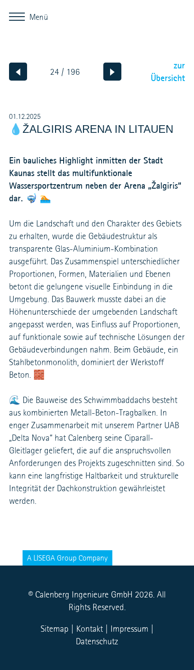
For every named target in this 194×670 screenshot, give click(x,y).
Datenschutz (97, 641)
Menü (19, 15)
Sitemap (55, 628)
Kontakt (89, 628)
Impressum (129, 628)
